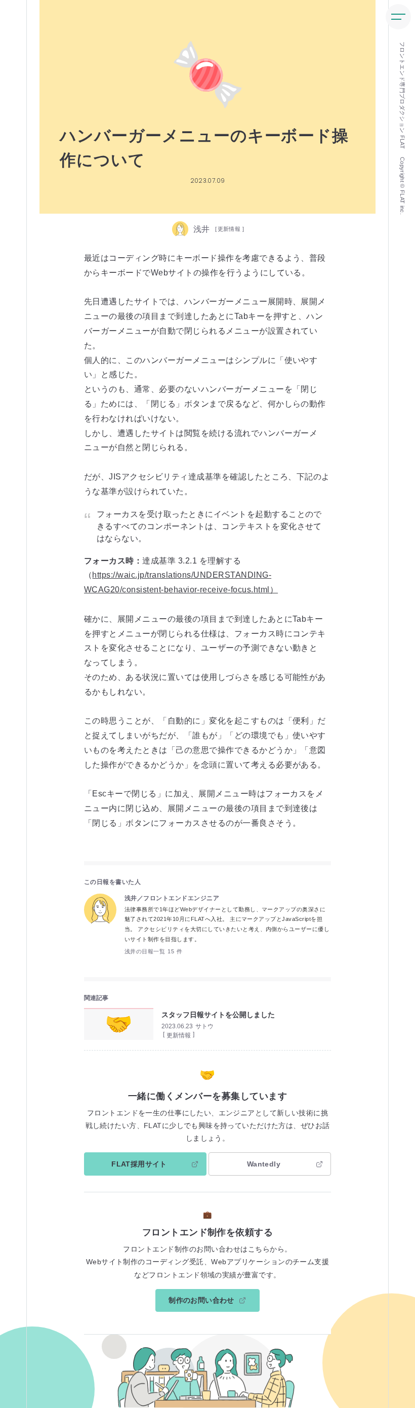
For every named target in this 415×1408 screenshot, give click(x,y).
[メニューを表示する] (398, 16)
